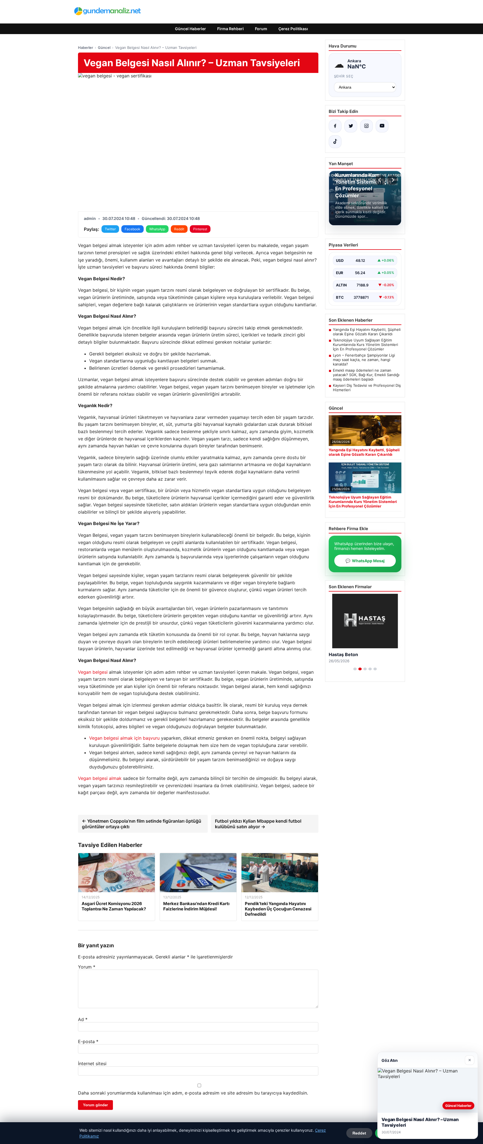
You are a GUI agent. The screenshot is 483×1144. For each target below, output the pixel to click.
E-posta (88, 1041)
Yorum (86, 967)
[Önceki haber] (380, 180)
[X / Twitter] (350, 126)
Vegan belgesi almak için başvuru (124, 738)
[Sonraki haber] (392, 180)
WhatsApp (157, 229)
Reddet (359, 1133)
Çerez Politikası (293, 28)
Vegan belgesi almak (100, 778)
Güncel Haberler (190, 28)
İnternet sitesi (92, 1063)
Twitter (110, 229)
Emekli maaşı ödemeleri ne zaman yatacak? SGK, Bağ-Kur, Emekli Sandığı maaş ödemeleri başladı (366, 374)
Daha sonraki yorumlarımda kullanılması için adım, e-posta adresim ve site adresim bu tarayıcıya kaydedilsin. (193, 1093)
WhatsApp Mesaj (365, 560)
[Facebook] (335, 126)
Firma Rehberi (230, 28)
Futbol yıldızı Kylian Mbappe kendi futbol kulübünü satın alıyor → (258, 823)
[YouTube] (382, 126)
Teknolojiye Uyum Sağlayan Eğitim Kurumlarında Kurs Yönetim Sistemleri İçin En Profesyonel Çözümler (365, 344)
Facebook (132, 229)
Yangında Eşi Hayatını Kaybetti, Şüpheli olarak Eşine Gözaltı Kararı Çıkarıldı (367, 331)
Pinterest (200, 229)
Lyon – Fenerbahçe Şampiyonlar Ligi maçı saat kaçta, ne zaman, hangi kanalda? (364, 359)
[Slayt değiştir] (355, 669)
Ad (82, 1019)
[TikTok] (335, 141)
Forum (261, 28)
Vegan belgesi (93, 672)
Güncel (104, 47)
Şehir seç (344, 76)
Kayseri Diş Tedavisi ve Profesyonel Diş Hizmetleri (367, 387)
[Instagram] (366, 126)
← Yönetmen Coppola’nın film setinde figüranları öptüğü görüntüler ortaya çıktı (141, 823)
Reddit (179, 229)
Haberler (85, 47)
